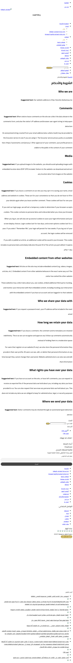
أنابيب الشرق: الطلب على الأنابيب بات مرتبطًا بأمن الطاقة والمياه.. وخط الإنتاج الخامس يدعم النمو (41, 657)
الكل (63, 29)
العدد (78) (66, 433)
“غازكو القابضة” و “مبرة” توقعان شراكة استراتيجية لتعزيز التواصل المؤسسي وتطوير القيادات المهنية (40, 609)
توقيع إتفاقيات (60, 45)
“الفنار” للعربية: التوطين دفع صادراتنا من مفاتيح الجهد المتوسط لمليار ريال (48, 615)
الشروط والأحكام (64, 496)
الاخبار (67, 26)
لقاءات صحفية (64, 47)
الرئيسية (70, 77)
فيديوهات (66, 494)
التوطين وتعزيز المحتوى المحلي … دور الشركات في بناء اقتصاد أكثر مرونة (48, 625)
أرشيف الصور (65, 53)
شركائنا (67, 55)
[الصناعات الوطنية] (6, 9)
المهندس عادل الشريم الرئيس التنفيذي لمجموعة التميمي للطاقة (50, 596)
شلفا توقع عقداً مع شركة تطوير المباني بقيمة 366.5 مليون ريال (50, 620)
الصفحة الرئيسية (64, 23)
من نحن (66, 61)
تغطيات (66, 37)
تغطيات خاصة (61, 42)
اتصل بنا (66, 63)
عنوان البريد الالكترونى (66, 456)
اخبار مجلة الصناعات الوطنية (57, 31)
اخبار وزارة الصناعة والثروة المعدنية (55, 34)
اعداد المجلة (65, 50)
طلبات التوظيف (64, 58)
